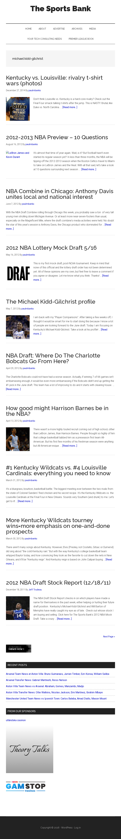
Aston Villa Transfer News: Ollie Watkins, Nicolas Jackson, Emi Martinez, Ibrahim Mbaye (54, 692)
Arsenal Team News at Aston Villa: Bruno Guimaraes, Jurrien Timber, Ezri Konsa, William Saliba (57, 673)
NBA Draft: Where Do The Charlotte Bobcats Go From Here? (53, 358)
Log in (77, 827)
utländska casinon (16, 720)
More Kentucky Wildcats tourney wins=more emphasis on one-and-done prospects (58, 526)
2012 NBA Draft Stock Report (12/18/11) (58, 582)
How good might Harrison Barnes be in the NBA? (57, 411)
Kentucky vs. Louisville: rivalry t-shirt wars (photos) (54, 80)
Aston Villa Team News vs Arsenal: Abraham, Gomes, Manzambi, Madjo (45, 686)
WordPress (66, 827)
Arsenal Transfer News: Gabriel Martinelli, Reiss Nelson (36, 680)
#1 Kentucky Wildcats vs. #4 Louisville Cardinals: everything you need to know (58, 470)
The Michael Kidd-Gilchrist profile (50, 301)
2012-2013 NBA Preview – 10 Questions (57, 137)
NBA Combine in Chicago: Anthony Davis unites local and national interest (59, 194)
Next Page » (109, 636)
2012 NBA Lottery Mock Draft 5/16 (51, 247)
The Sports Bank (60, 8)
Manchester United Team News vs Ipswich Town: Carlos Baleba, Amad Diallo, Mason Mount (56, 698)
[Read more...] (70, 107)
